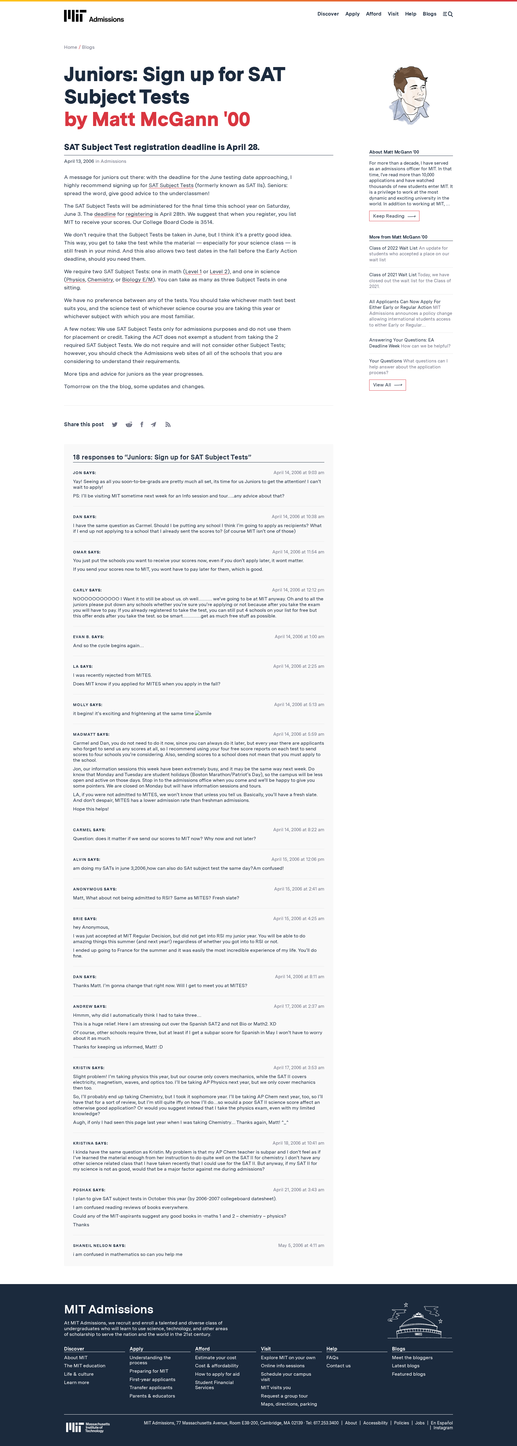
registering (139, 214)
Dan (78, 517)
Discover (74, 1349)
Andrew (83, 1006)
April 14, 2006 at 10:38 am (298, 516)
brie (78, 919)
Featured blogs (408, 1374)
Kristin (82, 1068)
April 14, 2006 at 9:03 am (298, 472)
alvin (79, 859)
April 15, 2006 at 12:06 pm (297, 859)
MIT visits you (276, 1387)
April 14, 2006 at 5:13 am (299, 704)
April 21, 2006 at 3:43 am (298, 1189)
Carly (80, 590)
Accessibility (375, 1423)
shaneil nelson (92, 1245)
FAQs (332, 1357)
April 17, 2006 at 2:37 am (299, 1006)
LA (76, 666)
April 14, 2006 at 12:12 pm (298, 590)
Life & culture (79, 1374)
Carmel (82, 830)
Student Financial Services (214, 1385)
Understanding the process (150, 1360)
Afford (202, 1349)
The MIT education (84, 1365)
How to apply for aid (217, 1374)
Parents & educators (152, 1396)
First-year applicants (152, 1379)
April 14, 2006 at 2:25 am (298, 666)
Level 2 (219, 271)
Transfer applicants (151, 1387)
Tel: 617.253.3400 (322, 1423)
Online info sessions (283, 1365)
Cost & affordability (216, 1365)
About (351, 1423)
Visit (266, 1349)
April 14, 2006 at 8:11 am (299, 976)
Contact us (338, 1365)
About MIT (76, 1357)
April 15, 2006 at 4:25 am (298, 918)
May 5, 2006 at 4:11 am (301, 1245)
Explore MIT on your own (288, 1357)
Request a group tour (284, 1396)
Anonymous (88, 889)
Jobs (420, 1423)
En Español (442, 1423)
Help (331, 1349)
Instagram (443, 1427)
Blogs (88, 47)
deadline (105, 214)
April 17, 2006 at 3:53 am (298, 1067)
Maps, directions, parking (289, 1404)
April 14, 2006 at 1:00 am (299, 636)
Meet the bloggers (412, 1357)
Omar (80, 552)
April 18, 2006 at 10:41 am (298, 1143)
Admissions (113, 161)
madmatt (84, 734)
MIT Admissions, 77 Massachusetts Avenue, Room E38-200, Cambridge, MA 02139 (223, 1423)
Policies (401, 1423)
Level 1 (193, 271)
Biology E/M (137, 279)
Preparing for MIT (149, 1371)
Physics (75, 279)
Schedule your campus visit (286, 1376)
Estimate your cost (215, 1357)
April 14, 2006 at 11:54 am (298, 552)
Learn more (76, 1382)
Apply (136, 1349)
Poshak (82, 1190)
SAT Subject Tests (171, 185)
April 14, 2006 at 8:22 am (298, 829)
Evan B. (81, 637)
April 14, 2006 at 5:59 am (298, 734)
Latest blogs (405, 1365)
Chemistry (100, 279)
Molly (81, 704)
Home (70, 47)
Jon (77, 473)
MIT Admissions (108, 1309)
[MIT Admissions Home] (94, 14)
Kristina (83, 1143)
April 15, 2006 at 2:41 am (299, 889)
